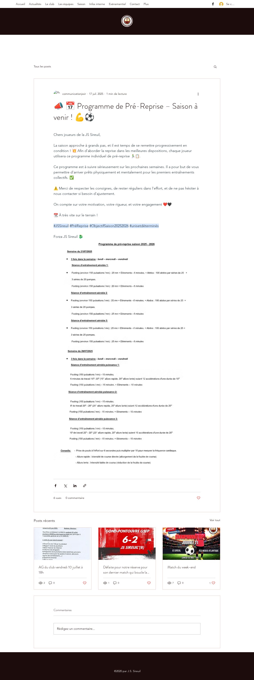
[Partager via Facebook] (55, 486)
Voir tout (215, 520)
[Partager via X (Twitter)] (65, 486)
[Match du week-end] (191, 544)
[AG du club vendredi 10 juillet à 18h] (62, 544)
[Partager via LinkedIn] (75, 486)
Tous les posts (42, 66)
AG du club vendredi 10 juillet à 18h (61, 570)
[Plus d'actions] (198, 93)
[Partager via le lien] (85, 486)
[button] (49, 4)
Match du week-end (181, 567)
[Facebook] (213, 4)
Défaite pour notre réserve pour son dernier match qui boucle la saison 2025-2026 (125, 570)
